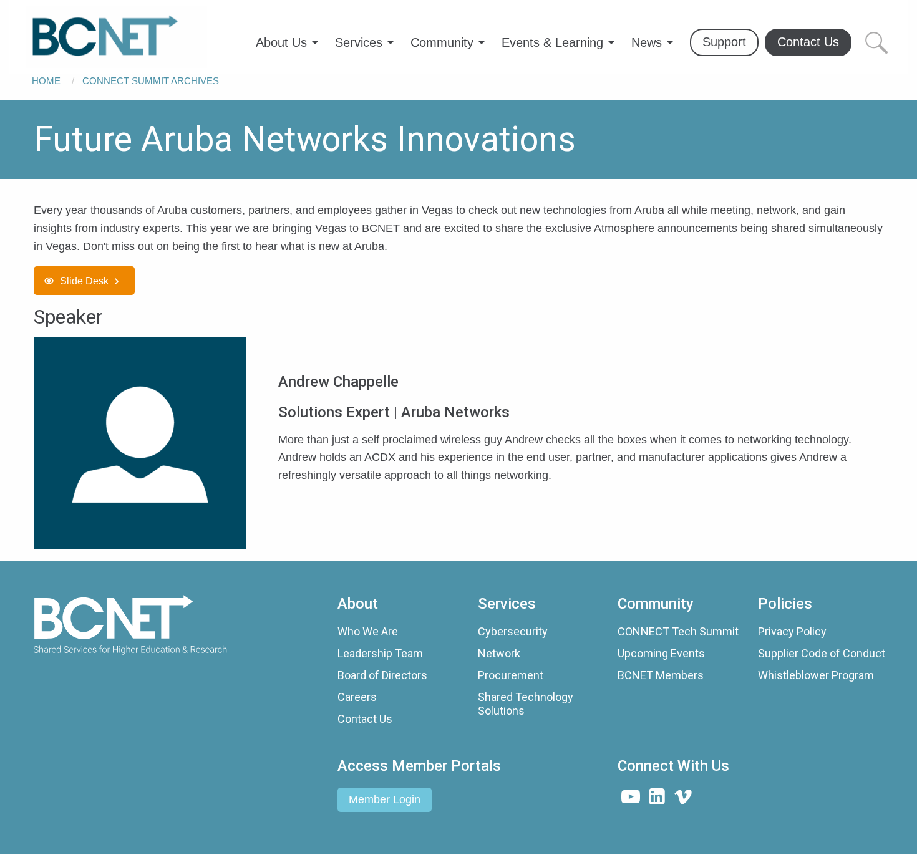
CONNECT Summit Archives (150, 80)
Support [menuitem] (724, 42)
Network (499, 653)
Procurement (510, 675)
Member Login (384, 799)
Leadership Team (380, 653)
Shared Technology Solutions (525, 703)
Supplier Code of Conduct (821, 653)
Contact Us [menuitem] (808, 42)
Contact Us (364, 718)
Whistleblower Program (816, 675)
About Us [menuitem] (281, 42)
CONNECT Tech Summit (678, 631)
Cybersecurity (513, 631)
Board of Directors (382, 675)
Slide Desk (84, 280)
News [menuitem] (646, 42)
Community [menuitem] (441, 42)
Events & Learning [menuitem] (552, 42)
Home (46, 80)
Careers (357, 696)
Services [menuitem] (358, 42)
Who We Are (367, 631)
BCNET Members (661, 675)
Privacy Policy (792, 631)
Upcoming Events (661, 653)
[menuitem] (116, 37)
